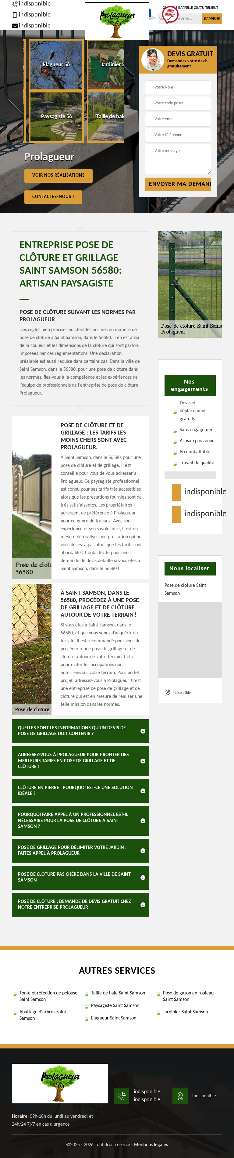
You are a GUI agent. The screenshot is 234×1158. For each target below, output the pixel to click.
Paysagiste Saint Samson (115, 1005)
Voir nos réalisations (58, 175)
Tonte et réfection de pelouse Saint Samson (48, 996)
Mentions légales (151, 1144)
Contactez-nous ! (53, 197)
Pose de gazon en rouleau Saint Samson (188, 996)
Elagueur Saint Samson (113, 1018)
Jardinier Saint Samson (185, 1012)
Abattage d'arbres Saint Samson (43, 1015)
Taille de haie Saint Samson (118, 993)
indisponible (35, 4)
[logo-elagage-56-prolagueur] (117, 21)
